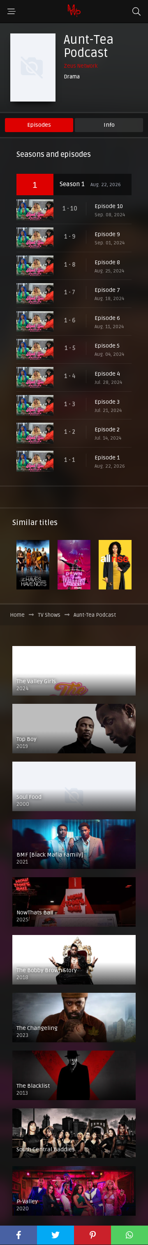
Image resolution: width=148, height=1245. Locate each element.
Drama (72, 77)
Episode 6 (107, 318)
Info (109, 124)
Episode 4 (107, 373)
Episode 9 (107, 234)
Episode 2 (107, 429)
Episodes (39, 124)
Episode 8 (107, 262)
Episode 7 (107, 289)
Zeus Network (80, 66)
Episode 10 (109, 206)
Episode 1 (107, 457)
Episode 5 (107, 345)
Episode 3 (107, 401)
